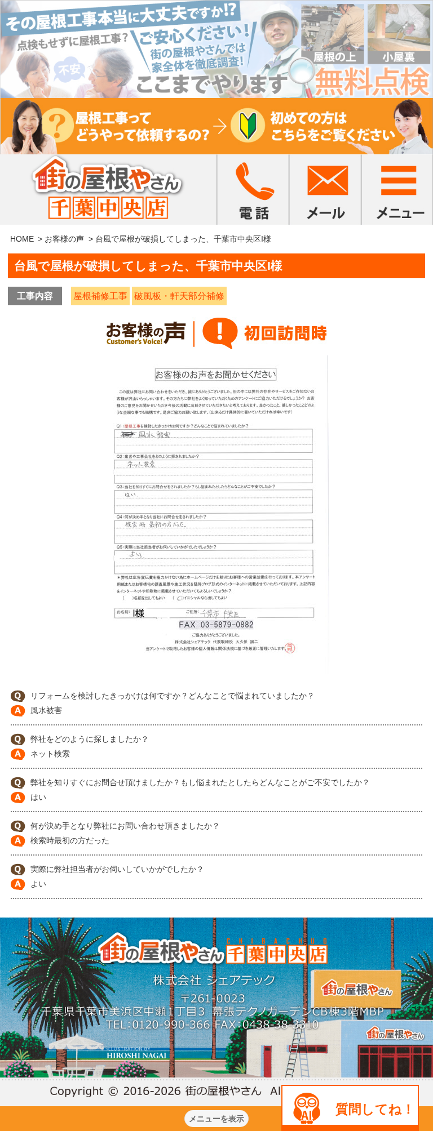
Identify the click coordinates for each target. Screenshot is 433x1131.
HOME (22, 238)
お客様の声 (64, 238)
